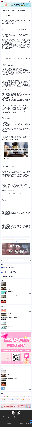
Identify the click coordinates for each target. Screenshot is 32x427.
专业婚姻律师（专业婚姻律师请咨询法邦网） (11, 378)
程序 (19, 399)
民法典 (2, 396)
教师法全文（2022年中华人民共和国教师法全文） (12, 295)
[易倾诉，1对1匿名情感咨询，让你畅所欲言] (3, 388)
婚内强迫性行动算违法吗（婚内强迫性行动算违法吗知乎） (13, 317)
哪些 (21, 399)
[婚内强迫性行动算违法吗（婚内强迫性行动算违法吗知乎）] (3, 318)
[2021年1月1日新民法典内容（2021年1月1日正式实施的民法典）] (3, 284)
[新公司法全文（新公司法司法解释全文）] (3, 371)
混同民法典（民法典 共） (9, 313)
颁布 (13, 399)
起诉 (17, 399)
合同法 (18, 396)
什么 (20, 396)
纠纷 (9, 416)
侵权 (3, 417)
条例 (2, 399)
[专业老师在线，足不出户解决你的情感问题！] (3, 310)
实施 (11, 396)
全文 (9, 396)
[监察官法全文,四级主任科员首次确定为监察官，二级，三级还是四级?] (3, 301)
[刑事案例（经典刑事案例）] (3, 375)
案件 (9, 417)
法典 (7, 396)
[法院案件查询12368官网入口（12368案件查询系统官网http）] (3, 288)
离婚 (26, 396)
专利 (6, 399)
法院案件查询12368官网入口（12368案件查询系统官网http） (13, 287)
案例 (3, 7)
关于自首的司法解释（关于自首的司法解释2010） (8, 276)
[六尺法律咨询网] (5, 1)
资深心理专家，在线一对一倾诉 (10, 291)
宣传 (10, 399)
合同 (13, 396)
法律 (22, 396)
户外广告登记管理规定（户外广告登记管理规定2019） (9, 271)
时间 (28, 396)
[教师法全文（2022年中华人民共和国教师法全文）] (3, 296)
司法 (3, 416)
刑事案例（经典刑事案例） (9, 374)
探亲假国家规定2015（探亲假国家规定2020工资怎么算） (9, 272)
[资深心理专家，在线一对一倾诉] (3, 292)
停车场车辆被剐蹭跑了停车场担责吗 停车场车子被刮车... (9, 273)
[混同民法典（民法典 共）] (3, 314)
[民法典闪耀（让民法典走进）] (3, 327)
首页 (2, 7)
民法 (5, 396)
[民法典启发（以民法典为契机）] (3, 323)
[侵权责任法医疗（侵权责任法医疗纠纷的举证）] (3, 384)
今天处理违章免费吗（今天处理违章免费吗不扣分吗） (8, 267)
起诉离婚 (29, 399)
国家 (15, 399)
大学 (8, 399)
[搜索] (29, 1)
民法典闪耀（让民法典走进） (10, 326)
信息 (23, 399)
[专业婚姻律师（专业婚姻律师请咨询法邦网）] (3, 379)
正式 (26, 399)
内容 (15, 396)
